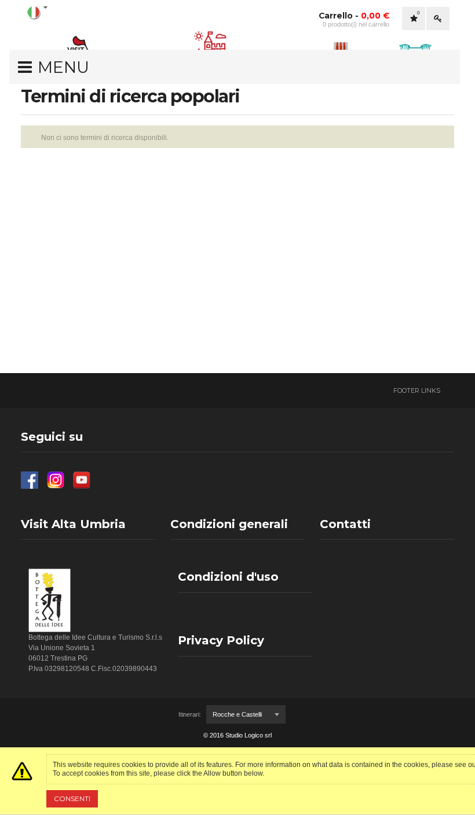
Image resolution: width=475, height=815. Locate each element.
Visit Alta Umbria (73, 524)
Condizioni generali (229, 524)
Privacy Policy (221, 640)
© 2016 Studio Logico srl (237, 735)
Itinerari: (189, 714)
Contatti (345, 524)
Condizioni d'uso (228, 577)
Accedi (438, 18)
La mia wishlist (418, 13)
